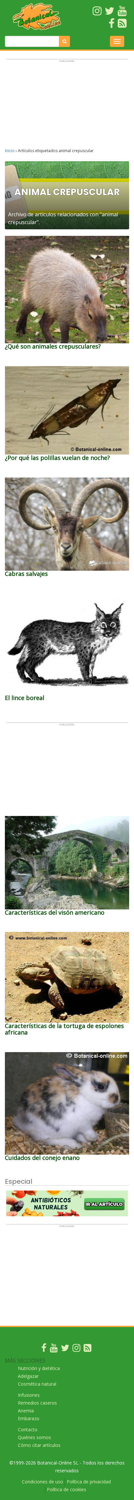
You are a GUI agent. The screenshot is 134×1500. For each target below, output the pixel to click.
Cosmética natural (37, 1384)
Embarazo (28, 1418)
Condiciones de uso (42, 1482)
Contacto (27, 1429)
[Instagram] (76, 1349)
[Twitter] (65, 1349)
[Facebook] (44, 1349)
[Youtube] (54, 1349)
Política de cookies (66, 1489)
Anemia (26, 1410)
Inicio (10, 150)
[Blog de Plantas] (87, 1349)
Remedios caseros (37, 1403)
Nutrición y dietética (39, 1368)
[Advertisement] (67, 106)
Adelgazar (28, 1376)
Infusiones (29, 1395)
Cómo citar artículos (39, 1445)
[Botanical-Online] (37, 16)
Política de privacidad (89, 1482)
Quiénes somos (34, 1437)
